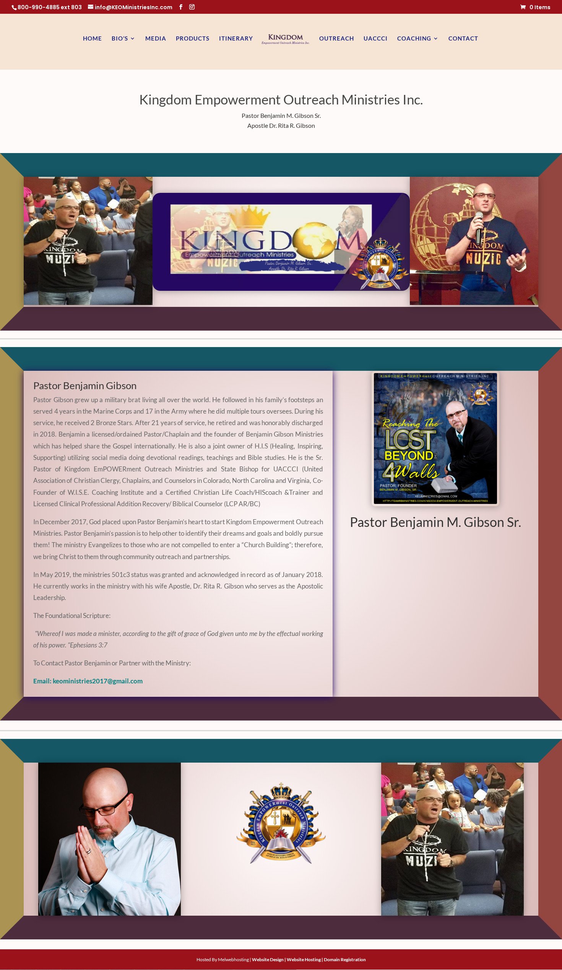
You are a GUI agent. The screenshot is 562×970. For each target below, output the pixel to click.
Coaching (414, 39)
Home (92, 39)
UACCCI (376, 39)
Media (155, 39)
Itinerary (236, 39)
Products (193, 39)
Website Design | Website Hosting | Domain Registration (309, 959)
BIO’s (120, 39)
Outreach (336, 39)
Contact (463, 39)
